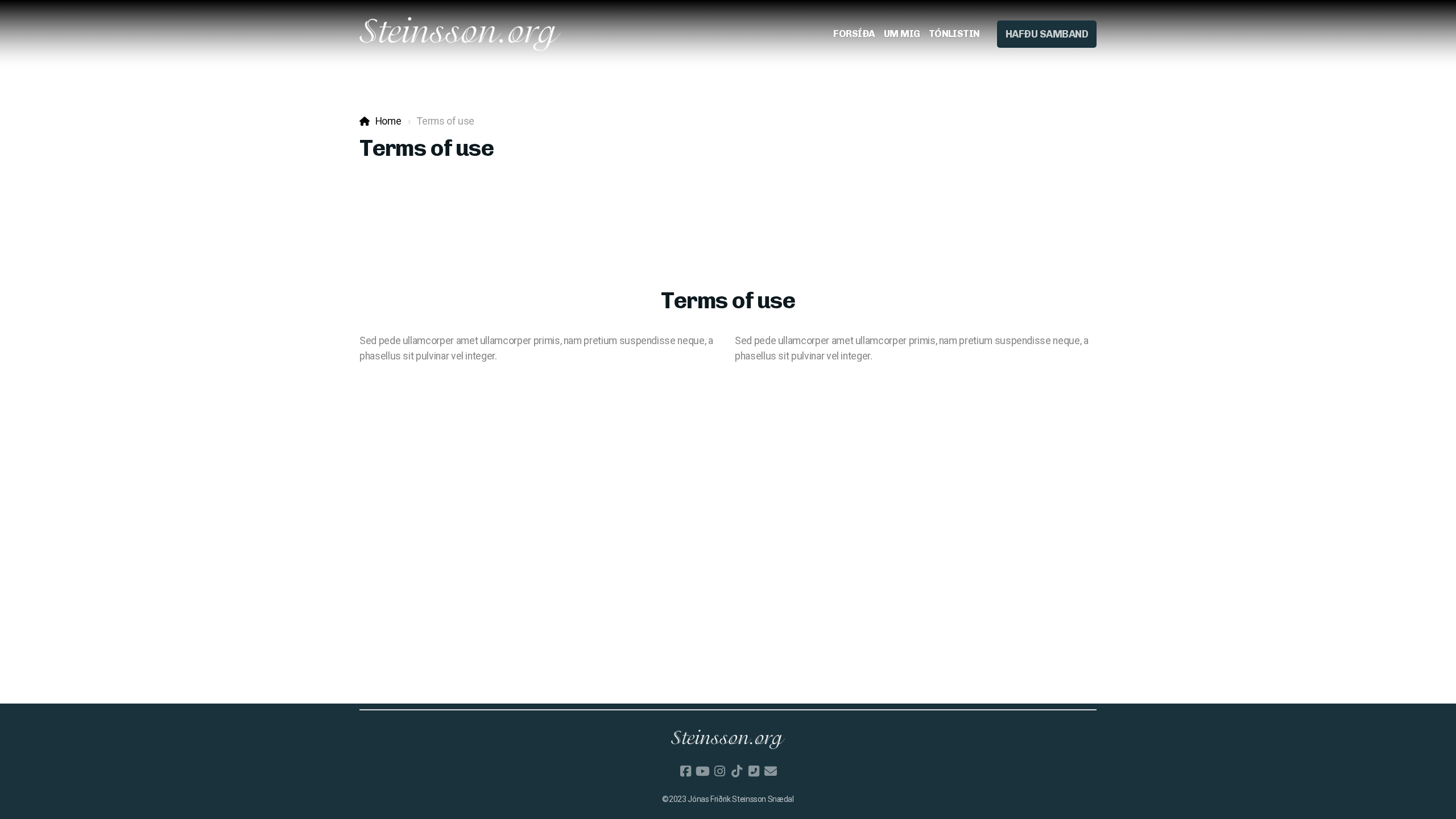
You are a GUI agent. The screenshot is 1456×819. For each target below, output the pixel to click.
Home (388, 121)
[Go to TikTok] (736, 771)
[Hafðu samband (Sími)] (753, 771)
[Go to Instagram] (719, 771)
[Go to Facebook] (685, 771)
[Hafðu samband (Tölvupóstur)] (770, 771)
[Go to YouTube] (702, 771)
